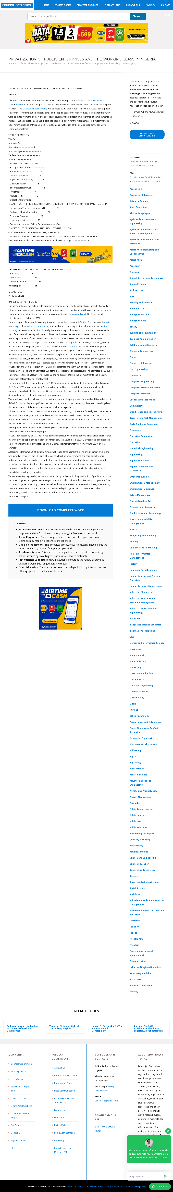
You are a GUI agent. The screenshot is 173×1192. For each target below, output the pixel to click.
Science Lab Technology (142, 870)
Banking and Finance (141, 302)
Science (134, 876)
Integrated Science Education (146, 624)
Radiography (136, 845)
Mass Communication (141, 673)
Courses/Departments (21, 1063)
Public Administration (141, 809)
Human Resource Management (146, 586)
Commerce (135, 375)
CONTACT (165, 5)
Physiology (135, 762)
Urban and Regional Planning (145, 967)
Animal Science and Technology (146, 278)
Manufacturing (138, 661)
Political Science (138, 774)
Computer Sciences (140, 393)
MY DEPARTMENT (112, 5)
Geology (134, 541)
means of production (35, 326)
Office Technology (139, 715)
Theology (135, 945)
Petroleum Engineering (142, 738)
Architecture (136, 290)
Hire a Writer (17, 1079)
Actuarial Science (139, 201)
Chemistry (135, 357)
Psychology (136, 803)
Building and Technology (143, 332)
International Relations (142, 630)
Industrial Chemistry (141, 592)
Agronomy (135, 266)
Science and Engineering (143, 857)
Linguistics (135, 649)
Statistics (135, 920)
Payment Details (18, 1140)
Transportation (138, 961)
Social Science (137, 888)
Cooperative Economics (142, 399)
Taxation (134, 926)
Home (11, 63)
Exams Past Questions (21, 1106)
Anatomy (134, 272)
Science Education (139, 863)
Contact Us (16, 1132)
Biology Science (138, 320)
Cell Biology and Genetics (143, 345)
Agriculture (136, 259)
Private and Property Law (143, 790)
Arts (132, 296)
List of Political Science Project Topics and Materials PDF (42, 63)
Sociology (135, 894)
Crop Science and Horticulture (146, 411)
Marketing (135, 667)
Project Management (141, 797)
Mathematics (137, 679)
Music (133, 703)
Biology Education (139, 314)
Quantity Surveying (140, 839)
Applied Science (138, 284)
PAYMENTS (150, 5)
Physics (134, 756)
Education (59, 1117)
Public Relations (138, 827)
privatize (75, 346)
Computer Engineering (142, 381)
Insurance (135, 618)
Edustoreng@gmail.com (106, 1100)
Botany (133, 326)
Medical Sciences (139, 691)
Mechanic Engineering (141, 685)
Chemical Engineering (141, 351)
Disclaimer (125, 1187)
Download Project (19, 1098)
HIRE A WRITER (133, 5)
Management (137, 655)
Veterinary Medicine (141, 973)
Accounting (136, 188)
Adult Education (138, 207)
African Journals (18, 1071)
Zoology (134, 991)
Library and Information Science (147, 643)
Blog (13, 1148)
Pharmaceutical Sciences (143, 744)
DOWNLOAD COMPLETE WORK (60, 510)
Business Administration (143, 338)
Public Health (137, 815)
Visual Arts (135, 979)
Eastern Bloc (86, 322)
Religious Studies (139, 851)
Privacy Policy (96, 1187)
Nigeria (19, 104)
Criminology (136, 405)
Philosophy (135, 750)
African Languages (140, 213)
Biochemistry (137, 308)
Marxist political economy (35, 108)
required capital (80, 314)
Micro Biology (137, 697)
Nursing (134, 709)
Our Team (16, 1125)
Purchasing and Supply (142, 833)
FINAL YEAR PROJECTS (87, 5)
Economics (59, 1110)
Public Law (135, 821)
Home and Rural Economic (143, 570)
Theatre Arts (136, 938)
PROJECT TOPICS (63, 5)
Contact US (83, 1187)
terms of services (111, 1187)
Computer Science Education (145, 387)
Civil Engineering (139, 369)
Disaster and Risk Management (146, 418)
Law (132, 636)
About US (72, 1187)
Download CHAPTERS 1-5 (147, 134)
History (134, 563)
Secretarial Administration (144, 882)
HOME (46, 5)
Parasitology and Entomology (145, 722)
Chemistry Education (141, 363)
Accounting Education (141, 195)
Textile (133, 932)
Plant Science (137, 768)
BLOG (167, 15)
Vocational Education (141, 985)
